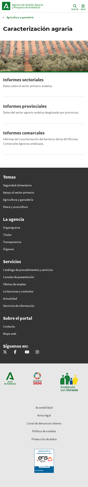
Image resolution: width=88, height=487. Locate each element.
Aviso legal (44, 415)
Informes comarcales (24, 133)
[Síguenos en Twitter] (5, 352)
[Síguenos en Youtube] (27, 352)
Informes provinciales (25, 106)
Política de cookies (44, 431)
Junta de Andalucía (6, 6)
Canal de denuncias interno (44, 423)
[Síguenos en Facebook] (15, 352)
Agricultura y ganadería (20, 17)
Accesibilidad (44, 407)
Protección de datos (44, 439)
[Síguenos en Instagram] (37, 352)
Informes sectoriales (23, 80)
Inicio (30, 6)
